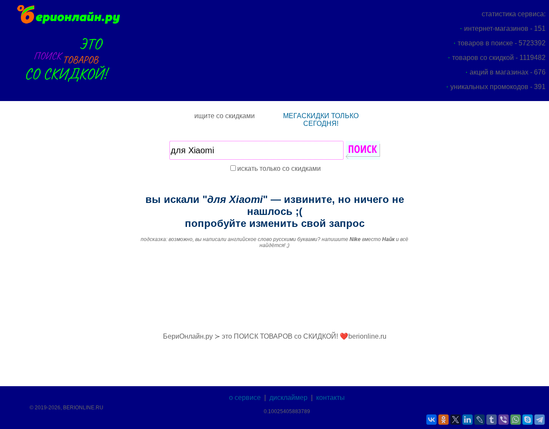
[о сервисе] (67, 86)
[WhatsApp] (515, 419)
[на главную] (67, 22)
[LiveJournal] (479, 419)
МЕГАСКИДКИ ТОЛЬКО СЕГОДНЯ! (321, 119)
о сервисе (245, 397)
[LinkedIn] (467, 419)
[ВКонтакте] (431, 419)
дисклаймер (288, 397)
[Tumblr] (491, 419)
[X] (455, 419)
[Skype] (527, 419)
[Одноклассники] (443, 419)
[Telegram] (539, 419)
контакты (330, 397)
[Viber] (503, 419)
